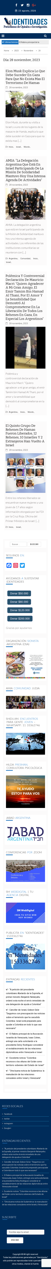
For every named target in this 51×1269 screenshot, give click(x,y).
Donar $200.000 (20, 618)
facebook (8, 1114)
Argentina (13, 258)
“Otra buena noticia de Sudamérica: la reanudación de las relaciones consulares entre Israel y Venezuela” (25, 1074)
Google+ (7, 1128)
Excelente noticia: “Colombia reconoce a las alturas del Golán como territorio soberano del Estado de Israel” (25, 1062)
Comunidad (25, 258)
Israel (18, 147)
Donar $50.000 (19, 593)
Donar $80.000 (19, 601)
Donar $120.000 (20, 610)
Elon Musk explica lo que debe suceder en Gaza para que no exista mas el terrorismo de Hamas (25, 77)
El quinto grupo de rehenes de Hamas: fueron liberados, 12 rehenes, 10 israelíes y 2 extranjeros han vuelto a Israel (25, 435)
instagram (8, 1123)
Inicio (11, 147)
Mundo (27, 147)
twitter (7, 1119)
